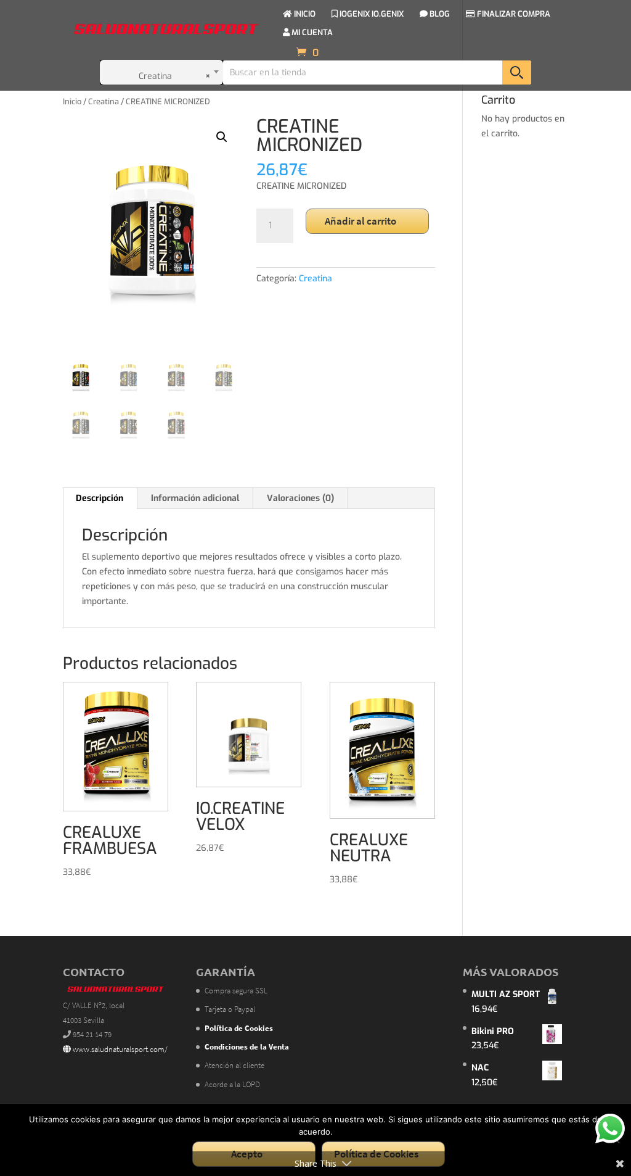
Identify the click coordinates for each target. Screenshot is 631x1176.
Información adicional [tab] (195, 498)
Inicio (72, 101)
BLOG (439, 14)
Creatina (103, 101)
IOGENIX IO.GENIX (371, 14)
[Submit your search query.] (516, 72)
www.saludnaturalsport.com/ (119, 1049)
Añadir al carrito (360, 221)
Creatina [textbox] (175, 76)
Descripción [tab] (99, 498)
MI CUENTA (311, 33)
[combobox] (161, 72)
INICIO (304, 14)
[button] (222, 137)
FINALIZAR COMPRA (512, 14)
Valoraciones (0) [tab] (300, 498)
